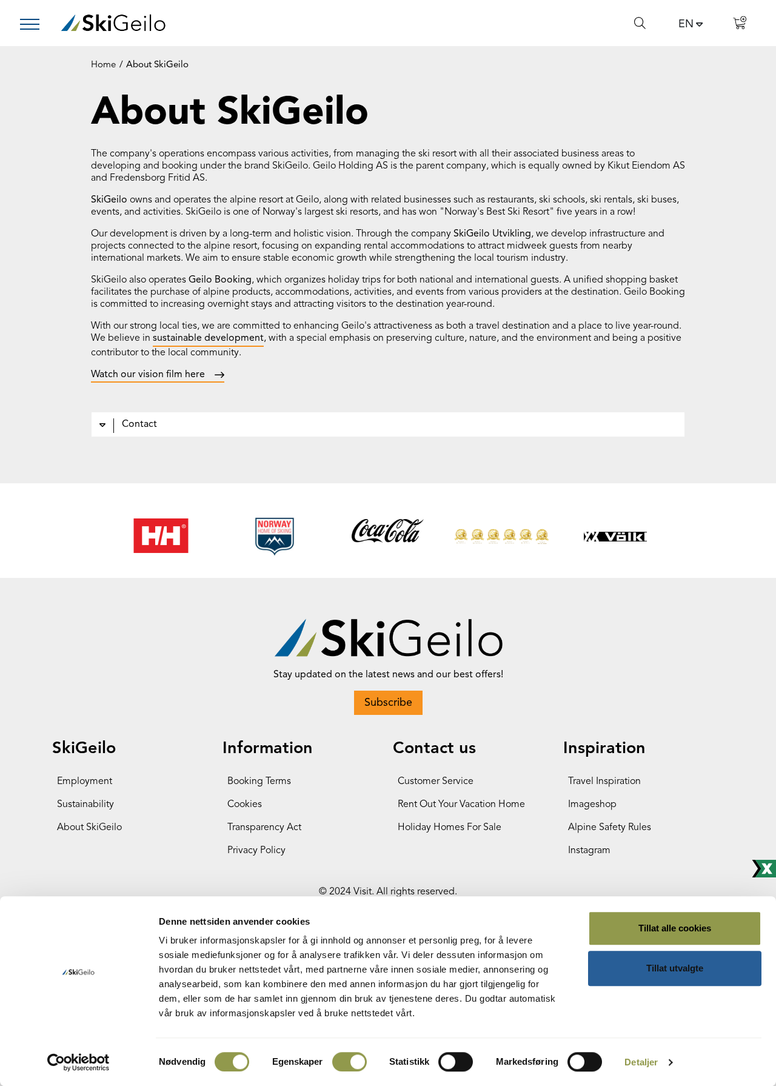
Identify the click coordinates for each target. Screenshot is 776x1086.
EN (686, 24)
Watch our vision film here (148, 375)
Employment (84, 781)
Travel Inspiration (604, 781)
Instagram (589, 851)
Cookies (244, 804)
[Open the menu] (34, 24)
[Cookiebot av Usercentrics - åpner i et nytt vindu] (78, 1062)
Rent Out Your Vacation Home (461, 804)
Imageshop (592, 804)
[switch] (349, 1061)
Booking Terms (259, 781)
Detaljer (641, 1062)
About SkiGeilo (89, 828)
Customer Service (435, 781)
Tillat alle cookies (674, 928)
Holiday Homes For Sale (449, 828)
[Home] (113, 23)
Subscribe (388, 702)
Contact (139, 424)
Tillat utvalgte (674, 968)
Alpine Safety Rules (609, 828)
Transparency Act (264, 828)
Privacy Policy (256, 851)
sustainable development (208, 338)
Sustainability (85, 804)
